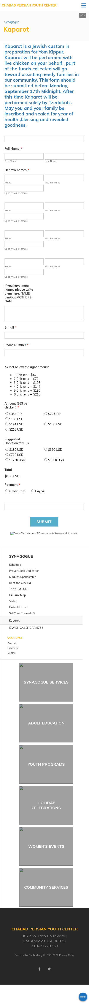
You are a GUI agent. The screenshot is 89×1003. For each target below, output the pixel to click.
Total (8, 470)
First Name (11, 161)
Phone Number (16, 345)
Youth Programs (46, 764)
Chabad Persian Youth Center (29, 5)
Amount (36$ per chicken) (17, 405)
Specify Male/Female (16, 192)
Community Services (46, 887)
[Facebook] (39, 969)
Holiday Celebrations (46, 805)
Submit (44, 521)
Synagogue (11, 22)
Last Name (51, 161)
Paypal (39, 491)
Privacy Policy (67, 955)
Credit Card (17, 491)
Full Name (13, 149)
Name (8, 182)
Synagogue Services (46, 682)
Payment (12, 485)
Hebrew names (17, 170)
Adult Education (46, 723)
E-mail (10, 327)
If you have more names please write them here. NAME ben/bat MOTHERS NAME (19, 293)
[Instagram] (50, 969)
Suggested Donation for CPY (17, 441)
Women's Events (46, 846)
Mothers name (52, 182)
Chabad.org (35, 955)
